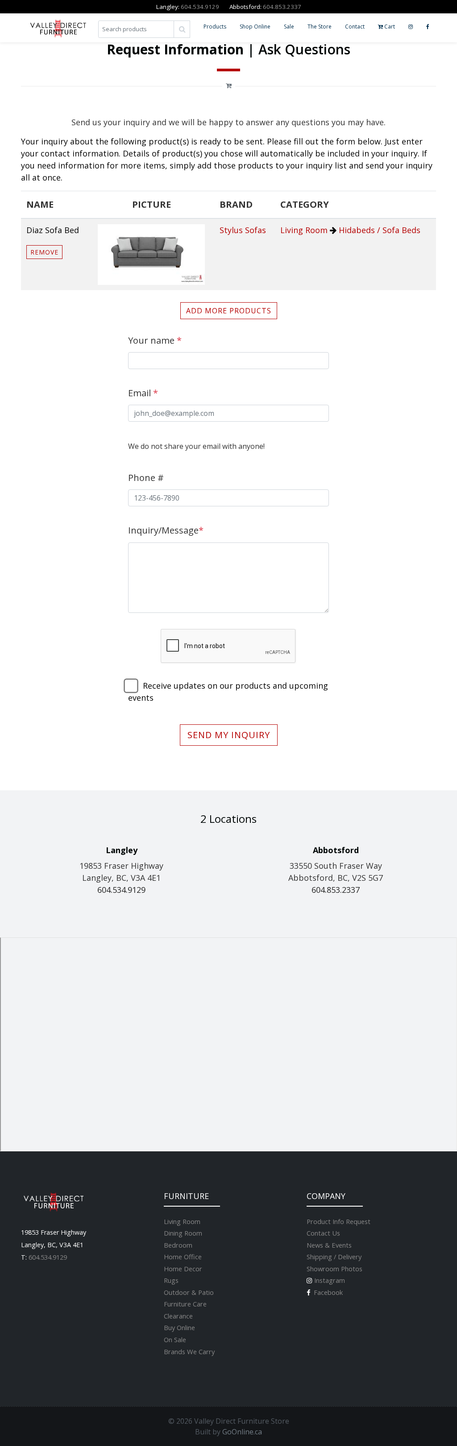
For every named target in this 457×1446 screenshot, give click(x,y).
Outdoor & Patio (189, 1292)
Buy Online (179, 1327)
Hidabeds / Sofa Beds (379, 230)
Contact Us (323, 1232)
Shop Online (255, 26)
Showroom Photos (334, 1268)
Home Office (183, 1256)
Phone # (146, 478)
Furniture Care (185, 1303)
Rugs (171, 1280)
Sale (289, 26)
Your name (155, 340)
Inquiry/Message (166, 530)
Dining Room (183, 1232)
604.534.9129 (200, 7)
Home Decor (183, 1268)
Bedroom (178, 1245)
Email (143, 393)
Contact (355, 26)
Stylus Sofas (243, 230)
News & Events (329, 1245)
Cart (389, 26)
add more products (228, 311)
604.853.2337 (282, 7)
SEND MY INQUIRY (228, 735)
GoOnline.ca (242, 1432)
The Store (319, 26)
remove (44, 252)
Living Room (304, 230)
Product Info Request (338, 1221)
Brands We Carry (189, 1351)
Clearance (178, 1315)
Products (215, 26)
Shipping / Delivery (334, 1256)
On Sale (175, 1339)
